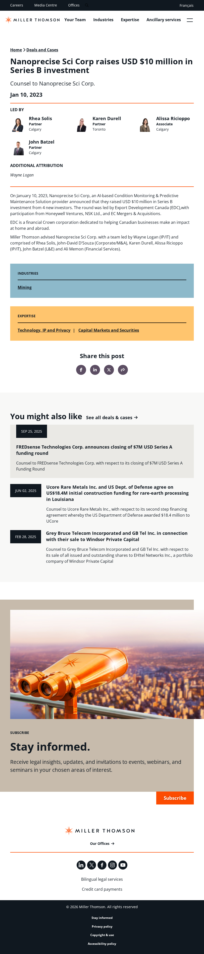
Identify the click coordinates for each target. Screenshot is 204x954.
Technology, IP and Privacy (44, 330)
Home (16, 50)
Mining (25, 287)
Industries (103, 19)
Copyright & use (102, 935)
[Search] (87, 5)
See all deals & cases (109, 417)
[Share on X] (109, 370)
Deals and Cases (42, 50)
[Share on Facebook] (81, 370)
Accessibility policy (102, 944)
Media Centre (45, 5)
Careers (16, 5)
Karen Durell (107, 118)
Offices (74, 5)
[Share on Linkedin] (95, 370)
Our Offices (99, 843)
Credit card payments (102, 889)
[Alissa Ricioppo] (145, 124)
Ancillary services (164, 19)
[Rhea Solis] (18, 124)
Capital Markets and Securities (108, 330)
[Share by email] (123, 370)
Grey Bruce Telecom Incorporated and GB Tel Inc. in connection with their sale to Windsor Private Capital (117, 536)
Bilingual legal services (102, 879)
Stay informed (102, 918)
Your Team (75, 19)
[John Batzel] (18, 147)
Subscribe (175, 798)
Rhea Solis (40, 118)
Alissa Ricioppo (173, 118)
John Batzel (41, 142)
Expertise (130, 19)
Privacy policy (102, 926)
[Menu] (190, 20)
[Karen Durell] (82, 124)
